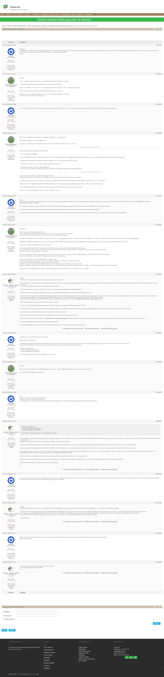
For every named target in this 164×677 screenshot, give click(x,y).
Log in (4, 630)
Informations (80, 14)
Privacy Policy (48, 655)
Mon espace (89, 14)
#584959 (158, 503)
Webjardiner (82, 649)
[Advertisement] (82, 36)
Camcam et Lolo (83, 653)
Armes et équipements (19, 26)
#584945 (159, 196)
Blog (52, 14)
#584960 (158, 533)
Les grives (27, 14)
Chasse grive (36, 14)
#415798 (159, 45)
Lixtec (37, 674)
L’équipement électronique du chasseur (60, 26)
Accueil (3, 14)
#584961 (159, 562)
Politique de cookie (49, 652)
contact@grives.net (119, 651)
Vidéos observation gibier (109, 328)
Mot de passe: (8, 616)
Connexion (156, 623)
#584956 (159, 392)
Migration (9, 14)
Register (12, 630)
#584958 (158, 474)
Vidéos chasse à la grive (91, 328)
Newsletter (47, 657)
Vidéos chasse (83, 647)
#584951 (159, 274)
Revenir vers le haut (161, 668)
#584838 (158, 133)
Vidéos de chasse (84, 657)
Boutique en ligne (49, 663)
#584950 (158, 225)
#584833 (159, 74)
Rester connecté (10, 619)
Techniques (45, 14)
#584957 (159, 421)
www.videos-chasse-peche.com (73, 328)
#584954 (159, 333)
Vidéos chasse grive (85, 651)
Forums (9, 26)
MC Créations (83, 661)
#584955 (159, 362)
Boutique (20, 14)
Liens (73, 14)
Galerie (56, 14)
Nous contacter (48, 647)
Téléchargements (65, 14)
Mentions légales (13, 674)
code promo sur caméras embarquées (56, 318)
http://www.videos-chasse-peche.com (90, 299)
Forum (14, 14)
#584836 (159, 104)
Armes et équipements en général (37, 26)
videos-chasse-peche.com (86, 659)
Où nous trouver (48, 650)
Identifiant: (7, 612)
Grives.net (15, 7)
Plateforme (82, 655)
